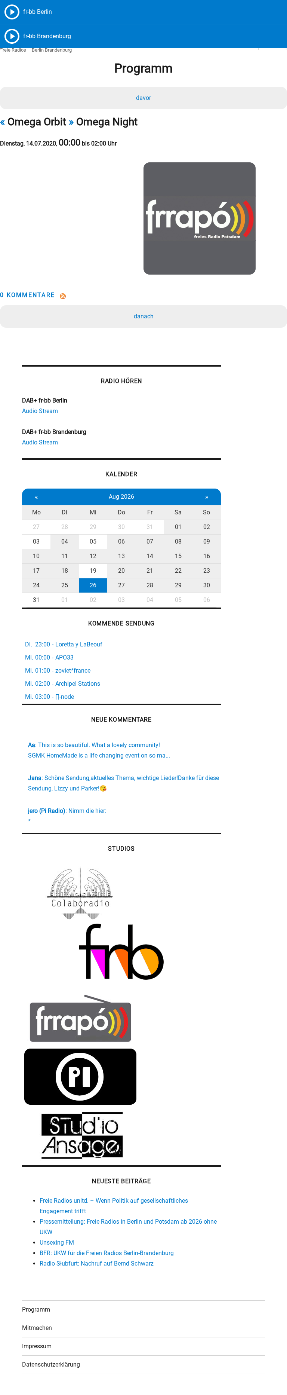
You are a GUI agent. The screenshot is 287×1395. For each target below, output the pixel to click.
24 (36, 585)
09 (206, 541)
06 (121, 541)
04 (64, 541)
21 (149, 570)
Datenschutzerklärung (51, 1364)
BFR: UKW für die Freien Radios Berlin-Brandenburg (107, 1253)
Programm (36, 1309)
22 (178, 570)
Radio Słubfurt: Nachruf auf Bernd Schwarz (97, 1263)
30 (121, 526)
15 (178, 556)
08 (178, 541)
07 (149, 541)
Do (121, 512)
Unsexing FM (57, 1242)
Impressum (37, 1346)
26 (93, 585)
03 (36, 541)
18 (64, 570)
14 (149, 556)
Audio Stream (40, 410)
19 (93, 570)
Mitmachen (37, 1327)
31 (149, 526)
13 (121, 556)
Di (64, 512)
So (206, 512)
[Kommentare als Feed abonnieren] (143, 296)
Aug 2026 (121, 496)
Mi (93, 512)
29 (93, 526)
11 (64, 556)
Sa (178, 512)
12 (93, 556)
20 (121, 570)
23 (206, 570)
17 (36, 570)
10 (36, 556)
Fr (149, 512)
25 (64, 585)
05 (93, 541)
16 (206, 556)
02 (206, 526)
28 (64, 526)
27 (36, 526)
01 (178, 526)
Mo (36, 512)
